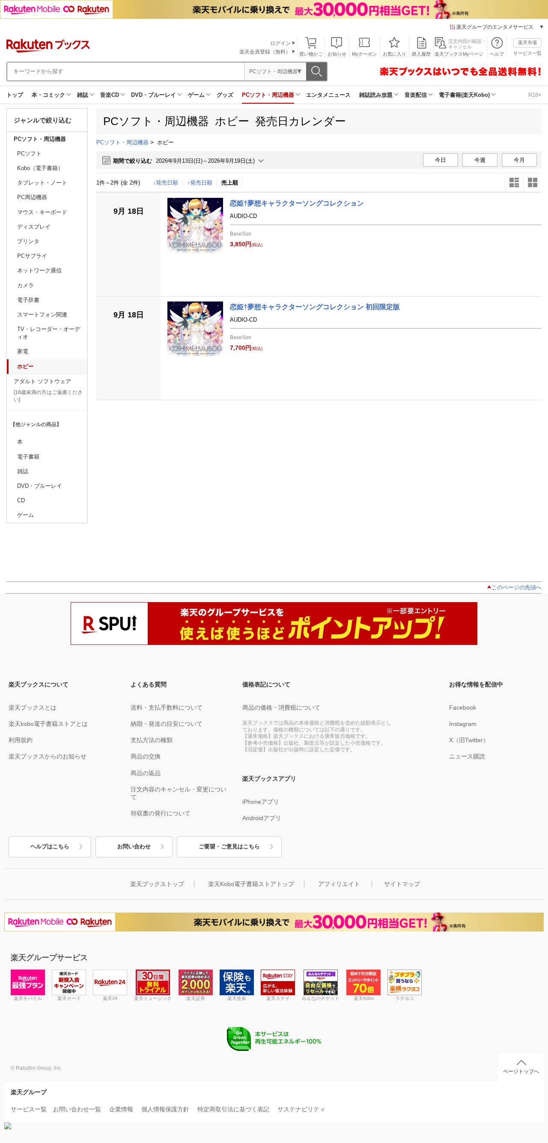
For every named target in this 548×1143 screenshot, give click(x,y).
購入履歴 (421, 54)
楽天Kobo (364, 998)
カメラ (25, 285)
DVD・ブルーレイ (153, 95)
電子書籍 (28, 457)
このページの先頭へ (516, 587)
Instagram (463, 723)
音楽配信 (416, 95)
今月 (519, 160)
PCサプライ (32, 256)
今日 (440, 160)
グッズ (225, 95)
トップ (14, 95)
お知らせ (337, 54)
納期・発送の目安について (167, 723)
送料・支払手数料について (167, 707)
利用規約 (21, 740)
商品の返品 (146, 773)
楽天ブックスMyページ (459, 54)
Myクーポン (364, 54)
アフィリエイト (339, 883)
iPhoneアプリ (260, 801)
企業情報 (121, 1109)
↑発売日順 (199, 182)
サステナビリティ (301, 1109)
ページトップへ (521, 1071)
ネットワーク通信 (39, 270)
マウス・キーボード (42, 212)
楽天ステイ (278, 998)
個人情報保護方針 (165, 1109)
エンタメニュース (328, 95)
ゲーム (196, 95)
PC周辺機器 (32, 197)
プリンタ (28, 241)
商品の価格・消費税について (281, 707)
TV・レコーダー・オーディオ (48, 333)
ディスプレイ (34, 227)
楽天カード (69, 998)
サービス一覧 (527, 53)
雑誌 (82, 95)
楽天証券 (195, 998)
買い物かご (311, 54)
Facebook (462, 707)
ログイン (280, 43)
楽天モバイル (28, 998)
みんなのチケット (321, 998)
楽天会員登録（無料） (265, 51)
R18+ (535, 95)
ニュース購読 (467, 756)
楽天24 (110, 998)
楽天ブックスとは (33, 707)
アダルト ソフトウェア (42, 381)
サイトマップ (402, 883)
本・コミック (48, 95)
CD (21, 500)
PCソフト (29, 153)
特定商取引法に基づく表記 (233, 1109)
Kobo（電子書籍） (40, 168)
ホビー (25, 366)
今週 (479, 160)
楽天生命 (236, 998)
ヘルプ (497, 54)
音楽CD (109, 95)
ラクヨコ (404, 998)
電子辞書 (28, 300)
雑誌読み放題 (376, 95)
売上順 (229, 182)
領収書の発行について (161, 813)
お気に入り (394, 54)
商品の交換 (146, 756)
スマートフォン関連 (42, 314)
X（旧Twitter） (469, 740)
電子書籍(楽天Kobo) (464, 95)
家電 (22, 351)
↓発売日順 (165, 182)
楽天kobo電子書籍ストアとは (48, 723)
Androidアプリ (261, 818)
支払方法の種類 (152, 740)
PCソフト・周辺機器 (268, 95)
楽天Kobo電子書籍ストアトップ (251, 883)
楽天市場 (527, 42)
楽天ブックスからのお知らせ (47, 756)
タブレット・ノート (42, 182)
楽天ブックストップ (157, 883)
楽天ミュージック (153, 998)
